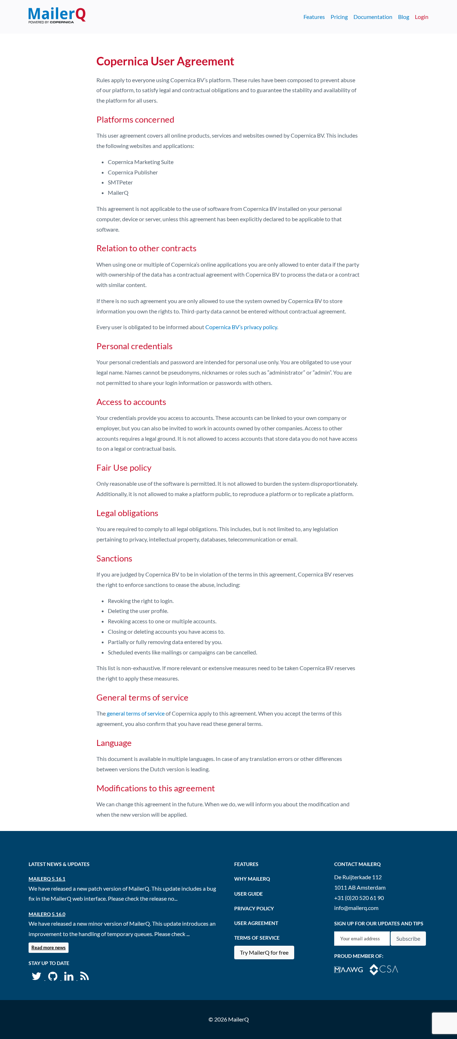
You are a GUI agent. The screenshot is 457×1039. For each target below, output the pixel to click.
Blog (403, 16)
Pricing (339, 16)
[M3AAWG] (352, 968)
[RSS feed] (84, 977)
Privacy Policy (254, 908)
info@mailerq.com (356, 907)
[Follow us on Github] (53, 977)
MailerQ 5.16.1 (47, 879)
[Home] (57, 17)
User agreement (256, 923)
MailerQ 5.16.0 (47, 914)
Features (314, 16)
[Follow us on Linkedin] (69, 977)
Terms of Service (257, 938)
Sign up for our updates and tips (378, 923)
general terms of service (136, 713)
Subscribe (408, 938)
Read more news (48, 947)
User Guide (248, 894)
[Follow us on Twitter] (37, 977)
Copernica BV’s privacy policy (241, 326)
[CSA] (387, 968)
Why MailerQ (252, 879)
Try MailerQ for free (264, 952)
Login (421, 16)
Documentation (372, 16)
